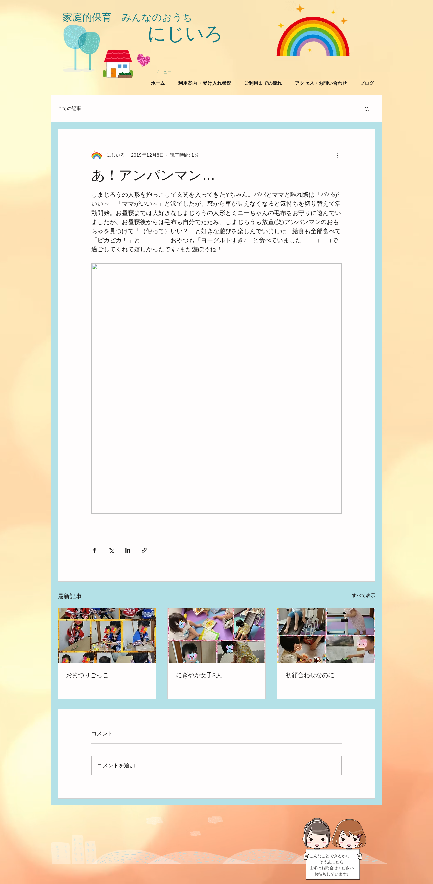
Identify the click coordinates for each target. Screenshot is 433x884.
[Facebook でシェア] (94, 550)
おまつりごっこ (87, 675)
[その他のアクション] (338, 155)
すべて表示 (363, 595)
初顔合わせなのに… (313, 675)
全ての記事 (69, 108)
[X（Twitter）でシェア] (111, 550)
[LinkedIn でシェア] (127, 550)
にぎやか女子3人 (199, 675)
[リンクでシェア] (144, 550)
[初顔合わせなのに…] (326, 635)
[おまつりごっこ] (107, 635)
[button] (367, 108)
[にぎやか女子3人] (217, 635)
